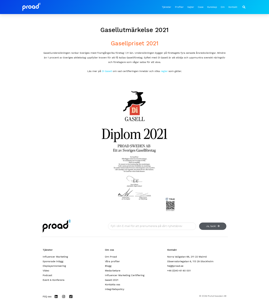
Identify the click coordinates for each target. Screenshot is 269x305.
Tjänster (166, 7)
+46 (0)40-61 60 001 (179, 270)
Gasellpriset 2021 (134, 43)
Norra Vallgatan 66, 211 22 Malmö (187, 256)
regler (164, 71)
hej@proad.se (175, 265)
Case (200, 7)
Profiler (179, 7)
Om (223, 7)
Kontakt (232, 7)
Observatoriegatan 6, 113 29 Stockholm (190, 261)
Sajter (190, 7)
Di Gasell (107, 71)
